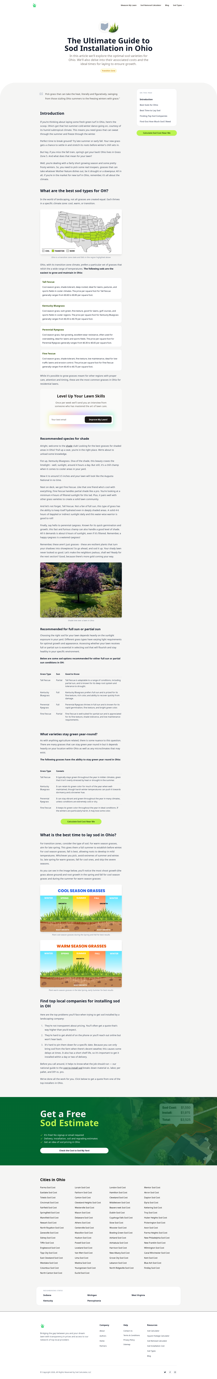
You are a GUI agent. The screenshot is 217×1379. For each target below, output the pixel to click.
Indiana (47, 1295)
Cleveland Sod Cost (119, 1197)
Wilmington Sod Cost (154, 1247)
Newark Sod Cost (48, 1222)
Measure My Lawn (129, 5)
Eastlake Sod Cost (48, 1192)
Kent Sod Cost (150, 1257)
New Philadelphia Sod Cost (157, 1237)
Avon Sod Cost (151, 1227)
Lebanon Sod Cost (118, 1263)
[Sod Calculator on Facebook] (170, 1372)
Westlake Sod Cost (49, 1263)
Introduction (146, 99)
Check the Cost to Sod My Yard (74, 1150)
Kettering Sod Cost (153, 1207)
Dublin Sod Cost (117, 1212)
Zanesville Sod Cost (49, 1232)
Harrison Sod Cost (118, 1247)
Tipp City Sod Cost (48, 1252)
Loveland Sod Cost (83, 1247)
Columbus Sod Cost (49, 1268)
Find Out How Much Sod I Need (155, 121)
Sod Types (177, 5)
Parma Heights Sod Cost (155, 1232)
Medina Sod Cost (83, 1263)
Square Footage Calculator (158, 1336)
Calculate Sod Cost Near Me (156, 133)
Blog (167, 5)
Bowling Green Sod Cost (121, 1232)
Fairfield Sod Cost (48, 1207)
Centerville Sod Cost (84, 1227)
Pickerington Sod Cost (154, 1222)
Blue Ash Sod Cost (152, 1263)
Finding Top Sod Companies (153, 116)
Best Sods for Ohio (149, 105)
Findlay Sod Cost (152, 1268)
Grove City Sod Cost (119, 1257)
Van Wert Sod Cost (84, 1252)
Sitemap (126, 1344)
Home (102, 1341)
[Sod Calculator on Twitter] (165, 1372)
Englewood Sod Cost (50, 1247)
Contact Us (127, 1331)
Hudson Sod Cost (83, 1237)
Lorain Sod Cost (82, 1187)
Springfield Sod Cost (50, 1212)
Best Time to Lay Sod (150, 110)
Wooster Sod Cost (118, 1227)
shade (69, 445)
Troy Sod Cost (150, 1212)
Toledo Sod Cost (48, 1197)
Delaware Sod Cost (84, 1217)
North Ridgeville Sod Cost (122, 1268)
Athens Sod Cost (82, 1222)
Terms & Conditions (131, 1335)
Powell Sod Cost (82, 1242)
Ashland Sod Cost (118, 1237)
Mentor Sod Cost (152, 1187)
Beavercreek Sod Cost (120, 1207)
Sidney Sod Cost (47, 1237)
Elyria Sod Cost (151, 1202)
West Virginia (138, 1295)
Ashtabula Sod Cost (119, 1242)
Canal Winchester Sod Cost (157, 1252)
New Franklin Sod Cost (155, 1242)
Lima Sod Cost (81, 1257)
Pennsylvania (94, 1300)
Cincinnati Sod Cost (49, 1202)
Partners (103, 1346)
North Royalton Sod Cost (52, 1227)
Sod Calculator (153, 1331)
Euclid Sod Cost (82, 1273)
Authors (103, 1336)
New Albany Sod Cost (120, 1252)
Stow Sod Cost (116, 1222)
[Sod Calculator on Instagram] (175, 1372)
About (102, 1331)
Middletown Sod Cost (120, 1202)
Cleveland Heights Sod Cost (88, 1202)
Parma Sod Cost (47, 1187)
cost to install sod (72, 1067)
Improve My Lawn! (98, 419)
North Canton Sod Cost (51, 1273)
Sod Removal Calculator (151, 5)
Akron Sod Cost (151, 1192)
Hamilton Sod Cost (118, 1192)
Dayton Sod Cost (152, 1197)
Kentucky (48, 1300)
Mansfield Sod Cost (49, 1217)
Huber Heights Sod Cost (155, 1217)
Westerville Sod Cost (84, 1207)
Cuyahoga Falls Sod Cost (121, 1217)
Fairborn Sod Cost (83, 1192)
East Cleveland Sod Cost (51, 1257)
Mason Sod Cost (82, 1212)
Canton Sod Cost (83, 1197)
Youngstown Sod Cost (85, 1268)
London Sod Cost (118, 1187)
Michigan (92, 1295)
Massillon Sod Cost (84, 1232)
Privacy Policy (129, 1340)
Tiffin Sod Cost (47, 1242)
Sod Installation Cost (156, 1346)
